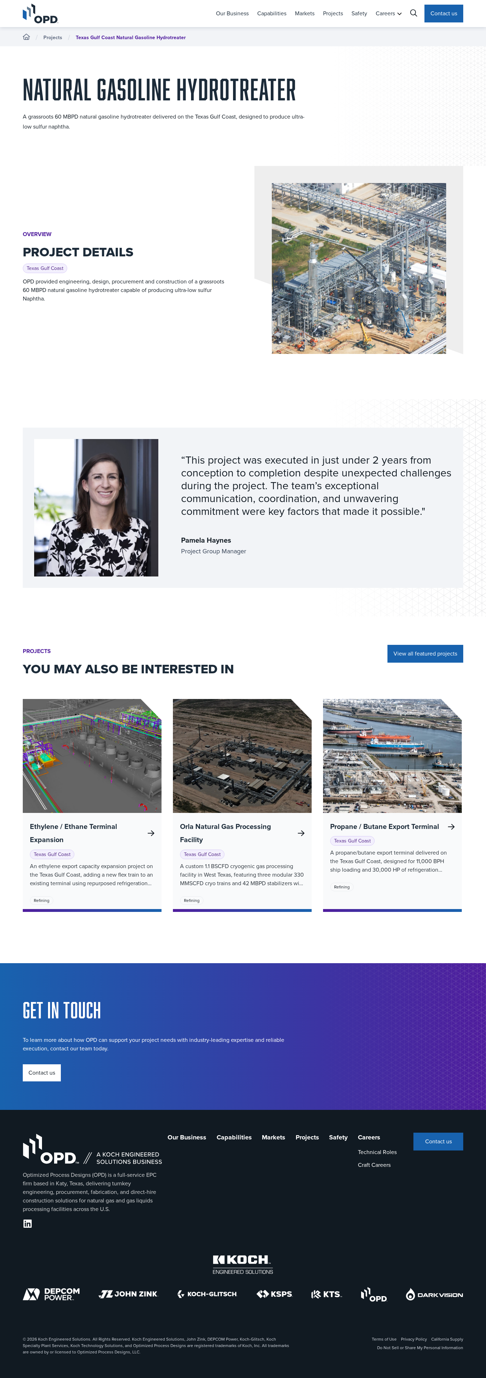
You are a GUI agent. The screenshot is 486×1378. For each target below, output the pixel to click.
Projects (333, 13)
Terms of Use (384, 1339)
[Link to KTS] (326, 1294)
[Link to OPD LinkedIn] (27, 1223)
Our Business (232, 13)
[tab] (232, 13)
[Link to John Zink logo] (128, 1294)
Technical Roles (377, 1152)
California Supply (447, 1339)
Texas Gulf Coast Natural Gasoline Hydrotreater (131, 37)
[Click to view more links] (399, 13)
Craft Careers (374, 1165)
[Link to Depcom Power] (51, 1294)
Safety (359, 13)
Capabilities (271, 13)
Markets (305, 13)
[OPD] (26, 37)
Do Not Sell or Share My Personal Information (420, 1347)
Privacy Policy (414, 1339)
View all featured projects (425, 653)
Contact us (443, 13)
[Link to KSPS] (274, 1294)
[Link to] (243, 1264)
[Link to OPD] (374, 1294)
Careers (385, 13)
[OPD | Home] (61, 14)
